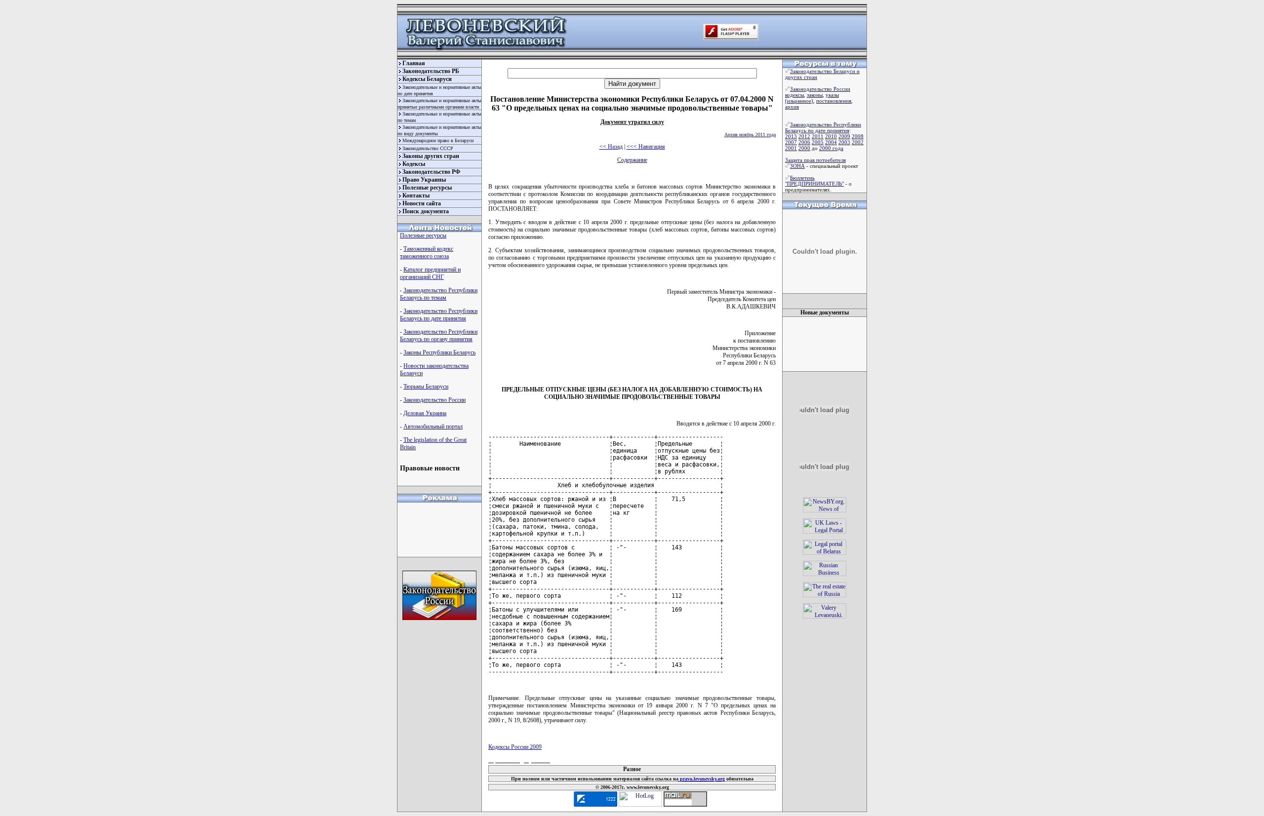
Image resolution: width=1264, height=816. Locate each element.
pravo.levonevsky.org (701, 778)
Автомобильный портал (433, 426)
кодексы (794, 95)
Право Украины (424, 179)
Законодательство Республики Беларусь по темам (438, 294)
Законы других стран (430, 156)
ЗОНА (797, 166)
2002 (858, 142)
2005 (818, 142)
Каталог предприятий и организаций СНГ (430, 273)
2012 (804, 136)
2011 (818, 136)
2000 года (831, 148)
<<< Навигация (646, 146)
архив (792, 107)
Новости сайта (421, 203)
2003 (844, 142)
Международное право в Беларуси (438, 140)
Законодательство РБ (430, 71)
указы (832, 95)
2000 (804, 148)
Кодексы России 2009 (515, 746)
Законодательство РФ (431, 171)
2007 (791, 142)
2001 (791, 148)
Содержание (632, 159)
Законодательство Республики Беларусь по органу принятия (438, 335)
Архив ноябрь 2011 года (750, 134)
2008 (858, 136)
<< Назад (611, 146)
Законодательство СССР (427, 148)
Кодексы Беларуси (427, 79)
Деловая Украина (424, 413)
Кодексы (413, 163)
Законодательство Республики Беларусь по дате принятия (438, 315)
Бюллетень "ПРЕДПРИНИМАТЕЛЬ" (814, 181)
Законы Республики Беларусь (439, 352)
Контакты (416, 195)
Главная (413, 63)
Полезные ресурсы (427, 187)
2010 (831, 136)
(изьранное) (799, 101)
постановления (833, 101)
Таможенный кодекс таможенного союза (426, 252)
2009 (844, 136)
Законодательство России (434, 399)
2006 (804, 142)
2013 (791, 136)
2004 (831, 142)
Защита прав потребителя (815, 160)
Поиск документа (425, 211)
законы (815, 95)
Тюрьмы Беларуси (425, 386)
